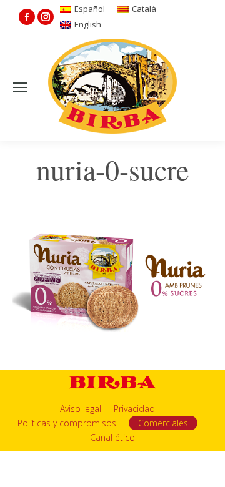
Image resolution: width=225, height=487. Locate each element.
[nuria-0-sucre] (112, 280)
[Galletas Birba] (113, 87)
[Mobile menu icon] (20, 87)
